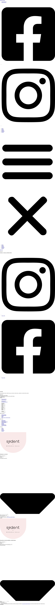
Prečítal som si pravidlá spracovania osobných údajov (8, 396)
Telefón (1, 456)
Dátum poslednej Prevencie (3, 544)
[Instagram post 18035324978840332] (9, 384)
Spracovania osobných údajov (4, 395)
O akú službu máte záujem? (3, 458)
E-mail (1, 457)
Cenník (2, 129)
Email (1, 394)
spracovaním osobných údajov (26, 603)
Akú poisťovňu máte (2, 545)
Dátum (1, 515)
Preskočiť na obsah (2, 0)
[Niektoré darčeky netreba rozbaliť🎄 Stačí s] (46, 384)
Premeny (3, 246)
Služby (3, 128)
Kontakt (3, 132)
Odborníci (3, 130)
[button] (27, 188)
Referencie (3, 131)
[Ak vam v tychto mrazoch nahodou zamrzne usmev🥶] (27, 384)
